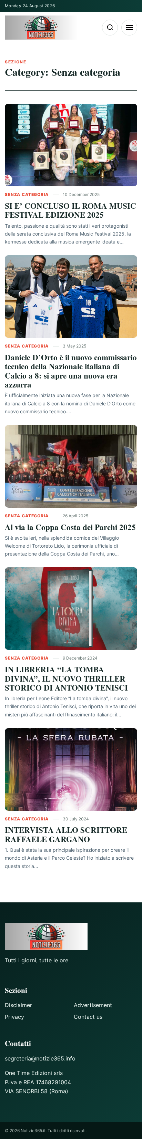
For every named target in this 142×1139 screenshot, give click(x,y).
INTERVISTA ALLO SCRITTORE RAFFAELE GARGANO (66, 834)
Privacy (14, 1016)
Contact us (88, 1016)
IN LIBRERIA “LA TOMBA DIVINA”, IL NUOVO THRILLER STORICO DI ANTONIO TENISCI (66, 678)
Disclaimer (18, 1005)
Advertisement (93, 1005)
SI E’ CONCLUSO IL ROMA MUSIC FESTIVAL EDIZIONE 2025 (70, 210)
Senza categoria (27, 194)
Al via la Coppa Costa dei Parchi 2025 (70, 527)
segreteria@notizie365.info (40, 1058)
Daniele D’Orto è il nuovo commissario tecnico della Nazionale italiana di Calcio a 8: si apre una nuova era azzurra (71, 370)
